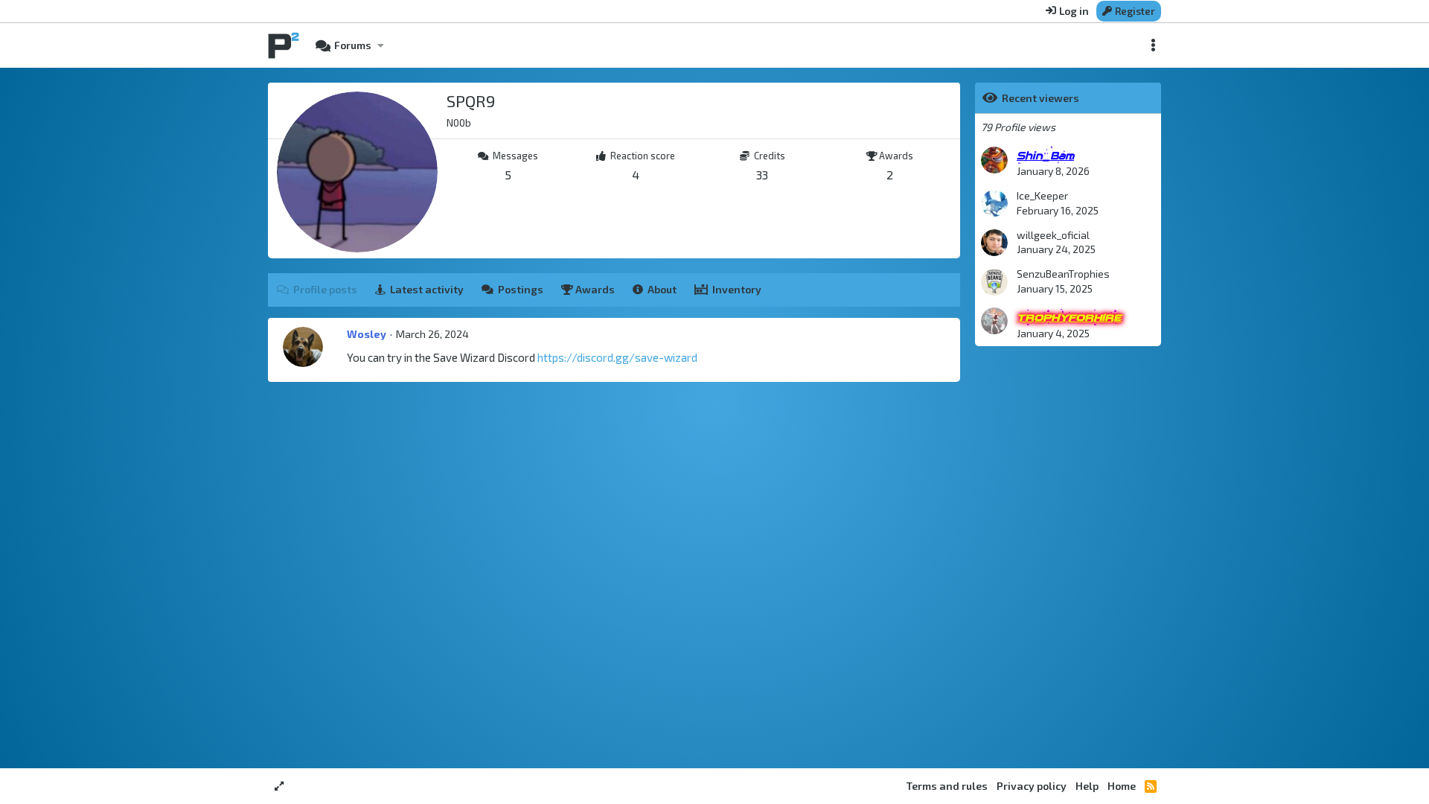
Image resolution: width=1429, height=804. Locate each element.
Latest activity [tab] (427, 289)
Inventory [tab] (736, 289)
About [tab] (662, 289)
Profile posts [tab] (325, 289)
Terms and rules (947, 785)
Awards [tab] (594, 289)
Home (1121, 785)
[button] (380, 45)
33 (762, 175)
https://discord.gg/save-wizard (617, 357)
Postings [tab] (520, 289)
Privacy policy (1032, 785)
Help (1087, 785)
